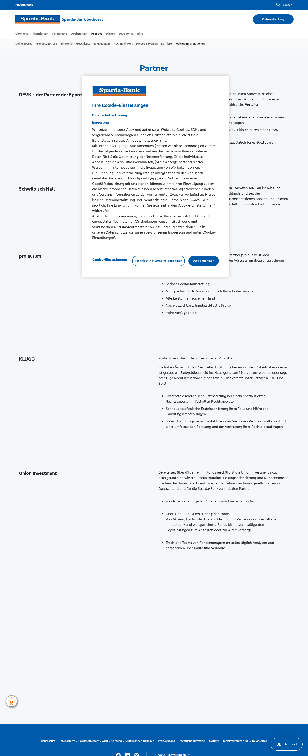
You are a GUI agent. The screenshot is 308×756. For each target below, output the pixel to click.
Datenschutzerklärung (109, 115)
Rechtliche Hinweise (192, 741)
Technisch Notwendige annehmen (158, 260)
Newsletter (259, 741)
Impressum (48, 741)
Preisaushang (166, 741)
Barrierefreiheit (88, 741)
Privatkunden (24, 5)
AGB (105, 741)
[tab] (21, 33)
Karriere (214, 741)
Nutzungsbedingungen (139, 741)
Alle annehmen (203, 260)
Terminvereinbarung (235, 741)
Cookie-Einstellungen (109, 259)
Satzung (116, 741)
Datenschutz (67, 741)
